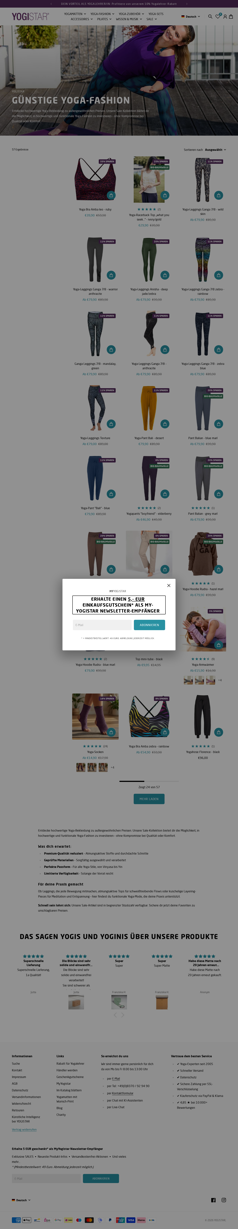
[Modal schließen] (169, 585)
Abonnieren (149, 625)
